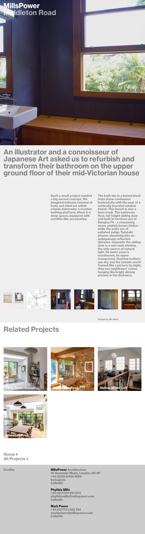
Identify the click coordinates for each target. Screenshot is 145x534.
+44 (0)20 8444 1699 (66, 476)
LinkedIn (57, 483)
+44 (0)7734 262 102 (66, 509)
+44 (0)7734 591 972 (66, 493)
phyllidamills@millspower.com (72, 496)
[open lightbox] (14, 299)
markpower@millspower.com (72, 513)
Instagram (58, 479)
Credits (9, 469)
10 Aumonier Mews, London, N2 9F (75, 473)
